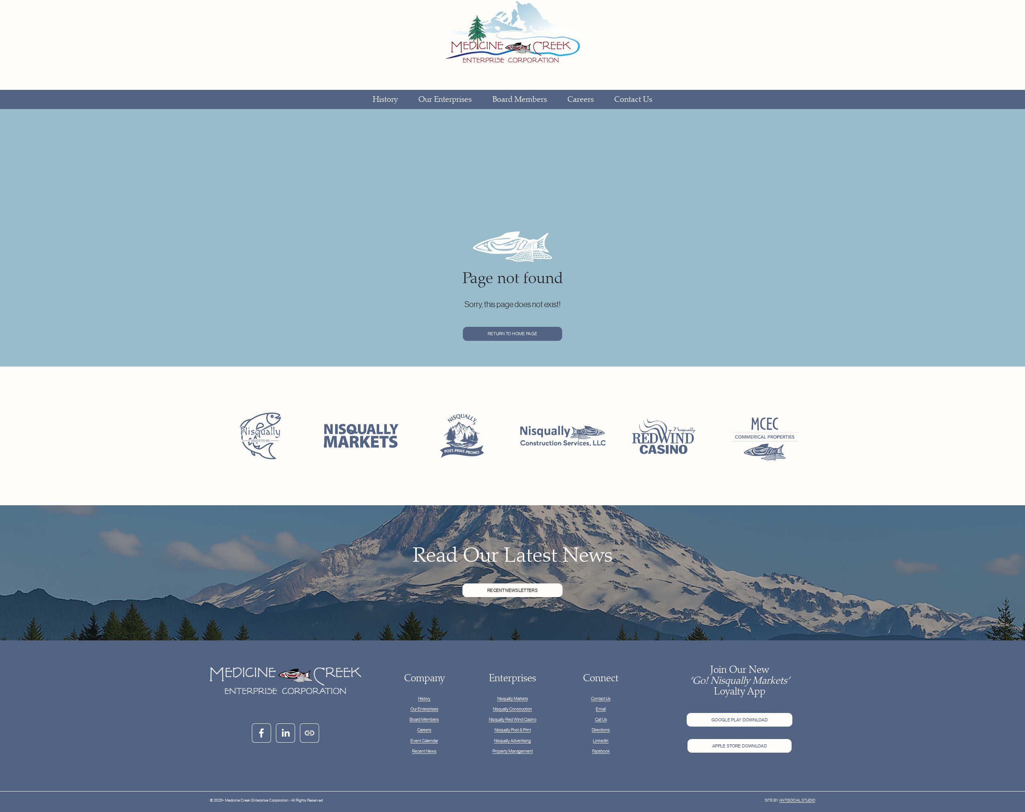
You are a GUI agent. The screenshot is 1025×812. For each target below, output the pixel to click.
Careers (580, 99)
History (385, 99)
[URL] (309, 733)
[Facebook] (261, 733)
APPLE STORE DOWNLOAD (739, 746)
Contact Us (633, 99)
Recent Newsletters (512, 590)
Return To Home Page (513, 333)
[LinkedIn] (285, 733)
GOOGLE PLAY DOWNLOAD (739, 720)
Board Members (519, 99)
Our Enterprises (445, 99)
